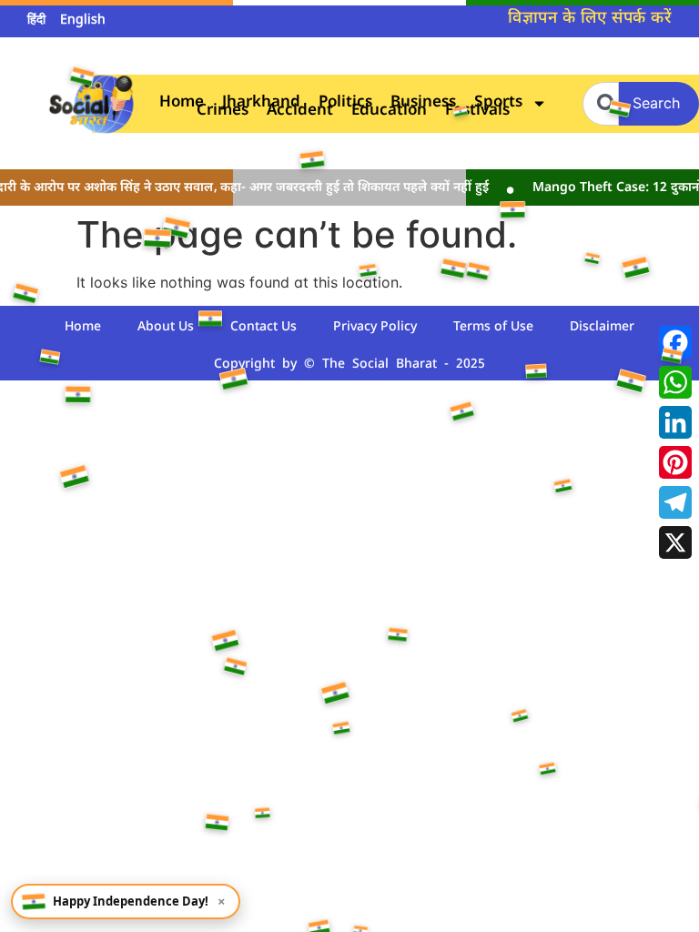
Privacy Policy (375, 327)
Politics (345, 103)
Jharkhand (261, 103)
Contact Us (263, 327)
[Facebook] (675, 342)
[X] (675, 542)
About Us (165, 327)
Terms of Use (493, 327)
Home (181, 103)
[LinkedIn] (675, 422)
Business (423, 103)
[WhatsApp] (675, 382)
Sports (498, 103)
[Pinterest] (675, 462)
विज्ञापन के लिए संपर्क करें (590, 18)
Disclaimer (602, 327)
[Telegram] (675, 502)
